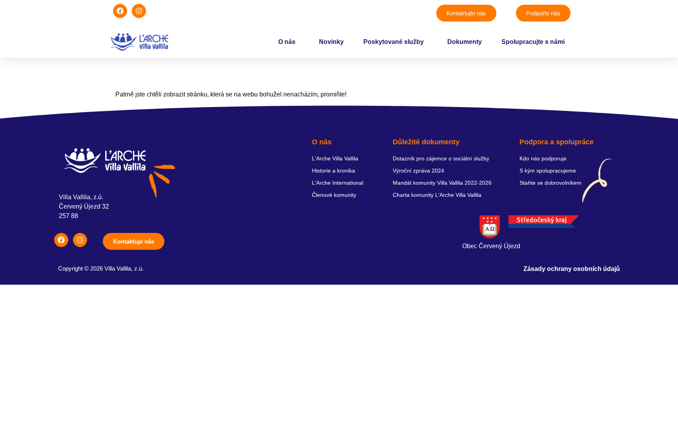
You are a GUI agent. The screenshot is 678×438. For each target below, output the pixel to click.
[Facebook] (120, 11)
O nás (286, 41)
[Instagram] (139, 11)
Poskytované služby (393, 41)
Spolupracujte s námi (533, 41)
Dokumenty (464, 41)
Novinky (331, 41)
